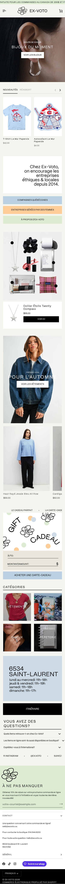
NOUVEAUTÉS (10, 90)
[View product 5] (53, 262)
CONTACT (7, 816)
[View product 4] (25, 251)
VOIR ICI (41, 319)
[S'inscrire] (60, 804)
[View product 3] (26, 268)
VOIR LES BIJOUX (33, 55)
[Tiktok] (9, 864)
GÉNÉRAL (7, 854)
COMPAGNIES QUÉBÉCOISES (32, 200)
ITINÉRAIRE (32, 709)
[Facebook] (3, 864)
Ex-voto (9, 880)
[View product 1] (12, 242)
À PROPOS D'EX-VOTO (32, 220)
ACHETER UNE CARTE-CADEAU (32, 575)
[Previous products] (55, 90)
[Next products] (60, 90)
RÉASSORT (25, 90)
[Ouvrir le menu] (6, 10)
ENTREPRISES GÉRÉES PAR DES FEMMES (32, 210)
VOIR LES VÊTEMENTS (32, 384)
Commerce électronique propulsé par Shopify (29, 882)
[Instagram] (15, 864)
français (10, 873)
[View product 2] (12, 282)
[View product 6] (55, 285)
